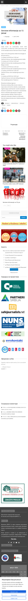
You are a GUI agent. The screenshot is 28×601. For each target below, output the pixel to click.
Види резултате (14, 272)
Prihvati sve (14, 592)
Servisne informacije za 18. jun (11, 202)
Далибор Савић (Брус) (10, 257)
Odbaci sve (14, 598)
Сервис (3, 27)
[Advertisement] (14, 386)
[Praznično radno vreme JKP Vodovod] (14, 175)
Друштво (7, 148)
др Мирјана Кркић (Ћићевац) (12, 264)
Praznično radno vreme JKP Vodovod (13, 184)
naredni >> (3, 368)
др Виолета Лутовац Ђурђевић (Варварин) (15, 267)
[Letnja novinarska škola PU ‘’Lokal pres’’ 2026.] (14, 155)
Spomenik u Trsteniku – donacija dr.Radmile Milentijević (22, 136)
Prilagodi (14, 595)
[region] (14, 589)
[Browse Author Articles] (14, 119)
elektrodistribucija (14, 103)
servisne (3, 105)
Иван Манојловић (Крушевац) (12, 260)
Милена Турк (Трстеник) (11, 262)
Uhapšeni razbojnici (5, 133)
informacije (22, 103)
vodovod (8, 105)
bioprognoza (7, 103)
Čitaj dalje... (14, 539)
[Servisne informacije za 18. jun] (14, 193)
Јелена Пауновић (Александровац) (13, 255)
